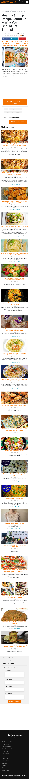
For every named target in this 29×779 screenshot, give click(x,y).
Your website (8, 693)
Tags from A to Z (7, 749)
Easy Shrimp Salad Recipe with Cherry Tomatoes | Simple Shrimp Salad (14, 278)
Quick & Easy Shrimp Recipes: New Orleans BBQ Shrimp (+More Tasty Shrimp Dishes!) (14, 144)
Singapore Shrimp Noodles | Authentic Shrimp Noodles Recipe (14, 303)
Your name (9, 679)
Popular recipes (6, 746)
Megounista (16, 652)
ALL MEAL (10, 45)
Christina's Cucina (16, 388)
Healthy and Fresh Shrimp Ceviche (14, 450)
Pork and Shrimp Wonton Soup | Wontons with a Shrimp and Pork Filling (14, 254)
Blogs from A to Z (7, 756)
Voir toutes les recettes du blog (18, 122)
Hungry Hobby (16, 481)
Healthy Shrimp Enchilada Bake (14, 498)
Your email (9, 686)
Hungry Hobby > (9, 10)
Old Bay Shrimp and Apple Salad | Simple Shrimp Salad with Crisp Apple (14, 329)
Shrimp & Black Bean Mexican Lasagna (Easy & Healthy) (14, 474)
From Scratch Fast (16, 236)
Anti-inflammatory (16, 112)
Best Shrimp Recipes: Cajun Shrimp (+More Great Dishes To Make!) (14, 173)
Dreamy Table (16, 552)
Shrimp (7, 112)
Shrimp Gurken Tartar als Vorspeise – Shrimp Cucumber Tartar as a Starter (14, 429)
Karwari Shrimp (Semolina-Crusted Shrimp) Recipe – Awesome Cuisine (14, 202)
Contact (4, 763)
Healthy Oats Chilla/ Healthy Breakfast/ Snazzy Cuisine (14, 622)
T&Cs (3, 768)
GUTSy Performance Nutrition (16, 528)
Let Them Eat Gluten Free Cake (16, 412)
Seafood (19, 109)
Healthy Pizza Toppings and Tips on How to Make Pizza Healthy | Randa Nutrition (14, 570)
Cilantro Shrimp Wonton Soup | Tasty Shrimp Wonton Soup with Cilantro (14, 354)
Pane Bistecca (16, 433)
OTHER (8, 41)
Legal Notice (5, 770)
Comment (8, 670)
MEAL (3, 41)
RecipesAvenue (8, 1)
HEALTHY (25, 41)
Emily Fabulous (16, 457)
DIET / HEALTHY (16, 41)
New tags (5, 751)
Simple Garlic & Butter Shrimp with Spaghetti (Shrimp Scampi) (14, 380)
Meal (6, 109)
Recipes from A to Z (8, 742)
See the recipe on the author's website (14, 102)
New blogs (5, 758)
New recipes (5, 744)
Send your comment (14, 701)
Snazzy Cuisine (16, 628)
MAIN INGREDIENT (8, 43)
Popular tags (5, 753)
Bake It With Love (16, 155)
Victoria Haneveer (16, 261)
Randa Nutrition (16, 579)
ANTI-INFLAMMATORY (20, 45)
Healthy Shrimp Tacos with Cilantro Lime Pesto (14, 226)
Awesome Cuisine (16, 209)
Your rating (7, 668)
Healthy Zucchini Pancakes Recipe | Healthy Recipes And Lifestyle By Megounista (14, 645)
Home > (3, 10)
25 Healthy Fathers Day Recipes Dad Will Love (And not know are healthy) (14, 596)
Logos (4, 765)
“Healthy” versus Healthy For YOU (14, 523)
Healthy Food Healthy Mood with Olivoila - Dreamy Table (14, 545)
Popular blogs (6, 760)
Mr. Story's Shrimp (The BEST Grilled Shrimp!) (14, 405)
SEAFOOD (17, 43)
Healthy (12, 109)
